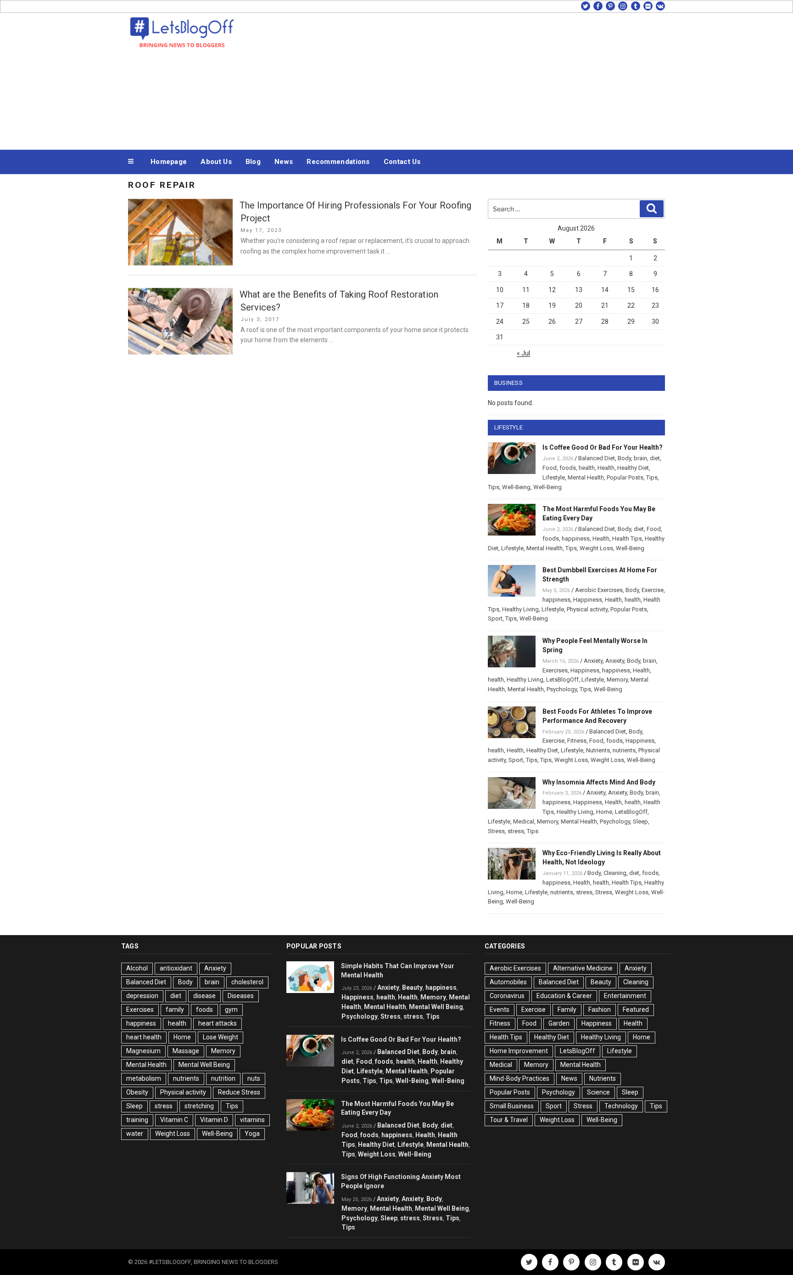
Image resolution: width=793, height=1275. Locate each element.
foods (567, 467)
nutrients (624, 750)
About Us (216, 162)
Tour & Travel (509, 1119)
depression (142, 995)
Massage (186, 1051)
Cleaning (614, 872)
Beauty (412, 987)
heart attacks (217, 1023)
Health (606, 467)
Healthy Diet (633, 467)
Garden (559, 1023)
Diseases (241, 995)
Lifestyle (553, 477)
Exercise (653, 590)
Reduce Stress (239, 1092)
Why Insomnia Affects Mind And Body (598, 782)
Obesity (137, 1092)
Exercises (555, 670)
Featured (636, 1009)
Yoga (252, 1133)
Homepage (169, 162)
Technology (621, 1106)
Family (567, 1009)
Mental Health (586, 477)
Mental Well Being (204, 1064)
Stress (496, 831)
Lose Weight (220, 1037)
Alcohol (137, 968)
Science (598, 1092)
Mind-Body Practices (519, 1078)
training (137, 1119)
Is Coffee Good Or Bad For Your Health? (602, 447)
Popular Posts (625, 477)
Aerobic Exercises (599, 590)
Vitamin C (174, 1119)
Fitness (576, 740)
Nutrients (598, 750)
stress (516, 831)
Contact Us (402, 162)
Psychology (562, 689)
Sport (495, 618)
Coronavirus (507, 995)
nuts (253, 1078)
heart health (144, 1037)
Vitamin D (214, 1119)
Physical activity (587, 609)
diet (655, 458)
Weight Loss (596, 548)
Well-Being (516, 487)
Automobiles (508, 982)
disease (204, 995)
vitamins (252, 1119)
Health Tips (627, 538)
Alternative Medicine (583, 968)
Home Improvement (519, 1051)
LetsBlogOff (562, 679)
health (587, 467)
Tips (652, 477)
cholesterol (247, 982)
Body (624, 458)
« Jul (523, 353)
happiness (576, 538)
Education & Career (564, 995)
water (134, 1133)
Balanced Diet (596, 458)
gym (231, 1009)
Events (499, 1009)
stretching (199, 1106)
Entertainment (625, 995)
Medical (523, 821)
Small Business (512, 1106)
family (175, 1009)
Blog (253, 162)
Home (604, 811)
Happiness (587, 599)
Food (549, 467)
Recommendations (338, 162)
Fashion (599, 1009)
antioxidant (176, 968)
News (283, 162)
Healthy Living (520, 609)
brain (640, 458)
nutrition (223, 1078)
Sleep (640, 821)
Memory (617, 679)
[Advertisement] (489, 79)
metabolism (143, 1078)
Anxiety (593, 660)
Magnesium (143, 1051)
